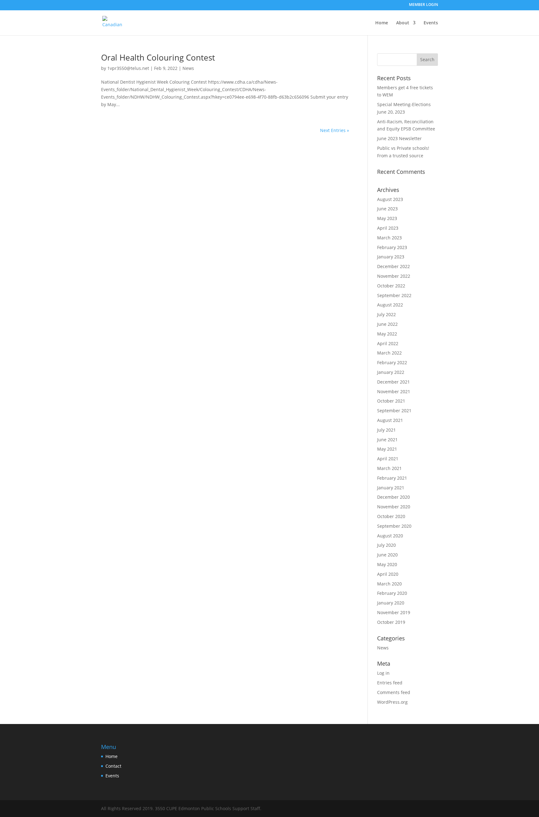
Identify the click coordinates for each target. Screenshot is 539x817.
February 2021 (392, 478)
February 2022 (392, 362)
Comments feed (393, 692)
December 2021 (393, 382)
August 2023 (390, 199)
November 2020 (393, 507)
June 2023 (387, 209)
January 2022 (390, 372)
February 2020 (392, 593)
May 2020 (387, 564)
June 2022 (387, 324)
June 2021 (387, 440)
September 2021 (394, 410)
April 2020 (387, 574)
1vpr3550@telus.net (128, 68)
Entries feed (389, 683)
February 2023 (392, 247)
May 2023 (387, 218)
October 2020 (391, 516)
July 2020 (386, 545)
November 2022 (393, 276)
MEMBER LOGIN (423, 5)
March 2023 (389, 238)
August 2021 (390, 420)
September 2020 (394, 526)
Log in (383, 673)
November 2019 (393, 612)
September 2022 (394, 295)
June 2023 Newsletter (399, 138)
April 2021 (387, 459)
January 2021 (390, 488)
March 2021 (389, 468)
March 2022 (389, 353)
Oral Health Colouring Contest (158, 57)
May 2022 (387, 334)
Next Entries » (334, 130)
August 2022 (390, 305)
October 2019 (391, 622)
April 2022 (387, 343)
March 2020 (389, 584)
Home (381, 23)
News (188, 68)
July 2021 (386, 430)
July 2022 (386, 314)
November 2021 (393, 391)
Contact (113, 766)
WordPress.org (392, 702)
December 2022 (393, 266)
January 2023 (390, 257)
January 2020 (390, 603)
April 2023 (387, 228)
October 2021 (391, 401)
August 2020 (390, 536)
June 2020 (387, 555)
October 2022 (391, 286)
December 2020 (393, 497)
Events (431, 23)
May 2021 (387, 449)
